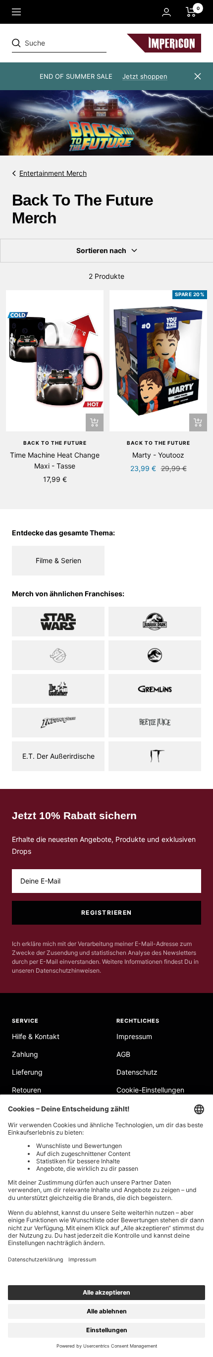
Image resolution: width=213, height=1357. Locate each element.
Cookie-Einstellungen (150, 1090)
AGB (123, 1054)
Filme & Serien (58, 560)
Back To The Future (55, 443)
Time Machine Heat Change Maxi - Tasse (55, 460)
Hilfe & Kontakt (35, 1036)
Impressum (134, 1036)
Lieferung (27, 1072)
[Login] (166, 12)
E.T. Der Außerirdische (58, 756)
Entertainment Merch (53, 173)
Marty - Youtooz (158, 455)
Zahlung (25, 1054)
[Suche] (80, 43)
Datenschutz (137, 1072)
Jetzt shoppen (144, 76)
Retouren (26, 1090)
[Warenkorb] (191, 12)
